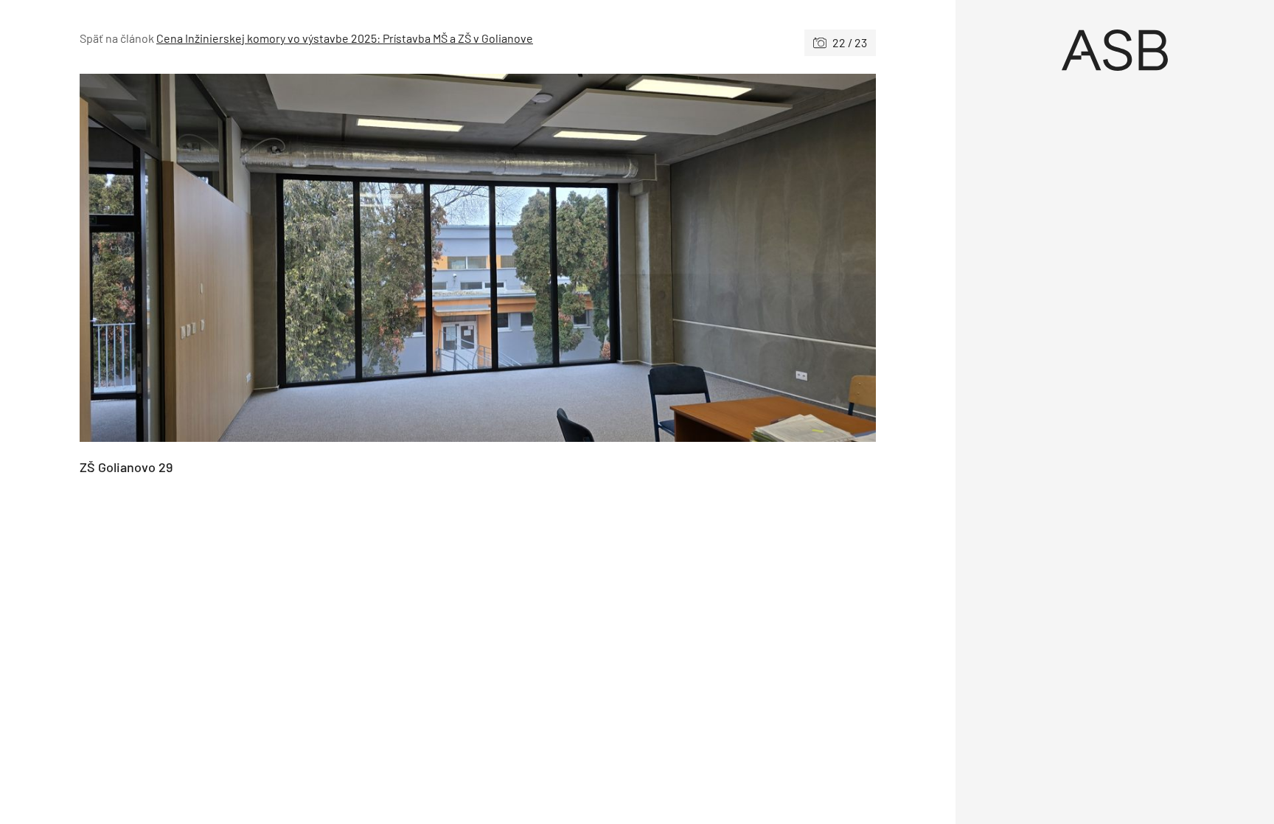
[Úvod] (1114, 50)
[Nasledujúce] (677, 258)
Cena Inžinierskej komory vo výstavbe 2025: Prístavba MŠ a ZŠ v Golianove (344, 38)
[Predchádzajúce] (279, 258)
